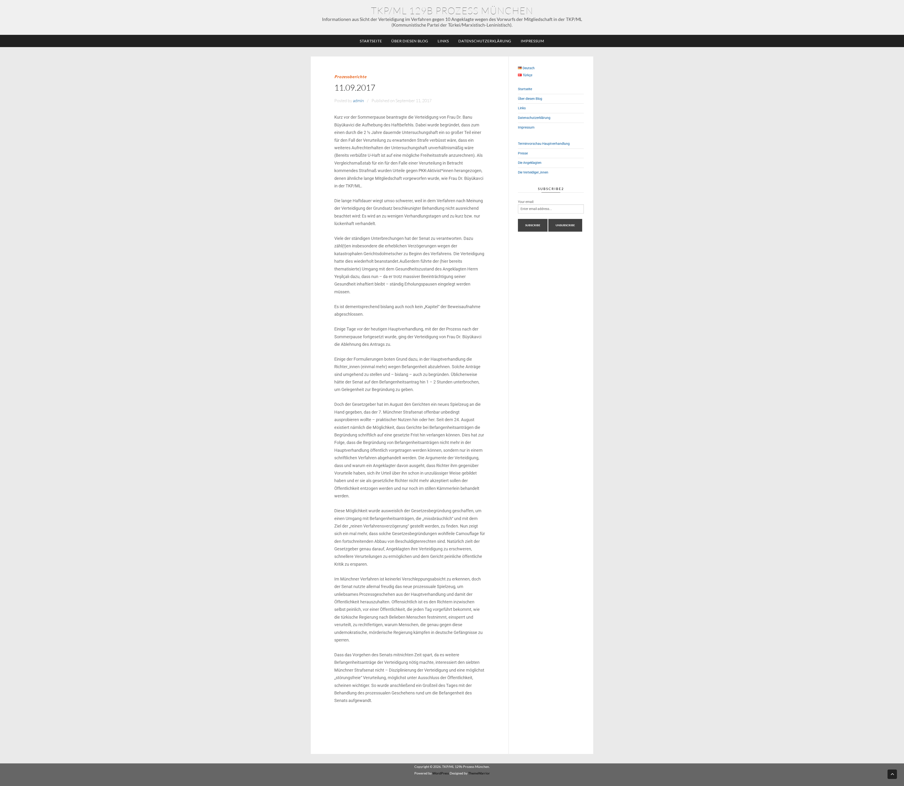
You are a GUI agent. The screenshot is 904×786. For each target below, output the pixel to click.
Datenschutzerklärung (484, 41)
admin (358, 100)
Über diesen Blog (409, 41)
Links (443, 41)
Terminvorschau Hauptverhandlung (544, 143)
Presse (523, 153)
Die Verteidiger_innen (533, 172)
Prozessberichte (350, 76)
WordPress (440, 773)
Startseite (371, 41)
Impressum (532, 41)
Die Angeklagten (529, 163)
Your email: (526, 202)
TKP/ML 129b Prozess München (452, 10)
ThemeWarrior (479, 773)
